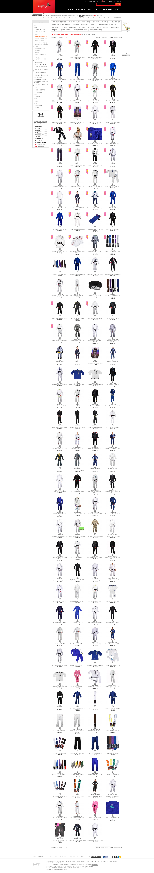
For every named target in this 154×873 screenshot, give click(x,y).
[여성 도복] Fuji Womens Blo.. (113, 817)
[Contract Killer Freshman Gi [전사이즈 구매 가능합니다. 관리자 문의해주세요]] (112, 576)
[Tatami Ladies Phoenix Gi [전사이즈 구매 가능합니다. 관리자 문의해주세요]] (95, 53)
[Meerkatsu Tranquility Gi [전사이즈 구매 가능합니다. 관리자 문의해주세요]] (95, 639)
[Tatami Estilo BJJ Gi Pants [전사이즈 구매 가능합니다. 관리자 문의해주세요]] (59, 161)
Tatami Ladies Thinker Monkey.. (95, 79)
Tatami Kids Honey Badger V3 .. (59, 143)
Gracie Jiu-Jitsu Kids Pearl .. (113, 601)
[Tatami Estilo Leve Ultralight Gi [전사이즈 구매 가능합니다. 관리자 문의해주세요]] (77, 96)
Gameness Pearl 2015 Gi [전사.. (59, 536)
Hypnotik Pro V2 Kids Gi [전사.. (95, 686)
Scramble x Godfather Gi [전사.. (95, 448)
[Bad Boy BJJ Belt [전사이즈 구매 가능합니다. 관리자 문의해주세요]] (112, 291)
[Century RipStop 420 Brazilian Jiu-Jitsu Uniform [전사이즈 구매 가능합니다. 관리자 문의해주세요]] (77, 423)
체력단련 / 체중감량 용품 (41, 38)
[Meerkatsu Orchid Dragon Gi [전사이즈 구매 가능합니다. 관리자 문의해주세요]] (112, 487)
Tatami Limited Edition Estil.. (113, 100)
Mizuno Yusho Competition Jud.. (95, 318)
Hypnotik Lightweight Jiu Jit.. (95, 601)
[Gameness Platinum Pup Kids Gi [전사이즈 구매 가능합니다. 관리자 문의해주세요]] (77, 380)
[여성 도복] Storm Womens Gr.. (95, 796)
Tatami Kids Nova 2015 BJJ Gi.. (77, 207)
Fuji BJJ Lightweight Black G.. (77, 580)
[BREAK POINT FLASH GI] (112, 314)
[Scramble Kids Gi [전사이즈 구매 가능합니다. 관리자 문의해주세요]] (77, 661)
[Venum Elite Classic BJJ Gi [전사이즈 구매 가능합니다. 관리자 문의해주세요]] (59, 225)
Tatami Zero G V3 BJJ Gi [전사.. (112, 79)
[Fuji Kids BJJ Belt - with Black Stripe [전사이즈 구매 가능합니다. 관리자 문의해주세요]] (77, 792)
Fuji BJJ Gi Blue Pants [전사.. (95, 753)
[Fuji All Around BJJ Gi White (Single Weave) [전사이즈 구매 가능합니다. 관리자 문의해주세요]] (77, 639)
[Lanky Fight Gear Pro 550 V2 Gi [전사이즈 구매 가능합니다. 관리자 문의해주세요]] (95, 509)
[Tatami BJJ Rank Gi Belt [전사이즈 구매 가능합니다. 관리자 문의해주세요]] (77, 118)
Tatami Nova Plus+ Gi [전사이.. (59, 186)
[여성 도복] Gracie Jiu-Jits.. (112, 796)
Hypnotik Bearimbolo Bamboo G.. (77, 536)
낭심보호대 (37, 50)
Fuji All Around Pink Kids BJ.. (77, 686)
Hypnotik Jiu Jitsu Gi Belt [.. (59, 753)
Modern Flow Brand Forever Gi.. (59, 363)
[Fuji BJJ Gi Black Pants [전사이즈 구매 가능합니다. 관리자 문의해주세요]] (77, 749)
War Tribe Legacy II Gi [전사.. (77, 470)
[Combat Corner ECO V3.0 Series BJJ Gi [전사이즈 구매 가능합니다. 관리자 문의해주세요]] (112, 682)
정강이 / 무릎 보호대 (40, 48)
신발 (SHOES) (66, 24)
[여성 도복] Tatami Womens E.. (77, 79)
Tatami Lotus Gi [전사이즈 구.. (113, 143)
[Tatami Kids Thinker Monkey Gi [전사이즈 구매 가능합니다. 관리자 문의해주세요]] (112, 182)
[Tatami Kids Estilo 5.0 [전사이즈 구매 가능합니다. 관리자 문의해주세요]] (77, 182)
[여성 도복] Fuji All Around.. (95, 817)
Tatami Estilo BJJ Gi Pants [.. (60, 165)
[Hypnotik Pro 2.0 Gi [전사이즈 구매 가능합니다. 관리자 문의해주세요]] (59, 576)
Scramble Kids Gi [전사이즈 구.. (77, 665)
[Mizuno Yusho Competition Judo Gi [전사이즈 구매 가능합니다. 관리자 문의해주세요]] (95, 314)
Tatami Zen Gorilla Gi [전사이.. (59, 79)
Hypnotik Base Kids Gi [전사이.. (112, 665)
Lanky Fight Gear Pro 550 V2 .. (95, 513)
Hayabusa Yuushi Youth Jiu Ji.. (77, 295)
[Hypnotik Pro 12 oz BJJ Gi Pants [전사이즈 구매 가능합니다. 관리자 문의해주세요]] (95, 770)
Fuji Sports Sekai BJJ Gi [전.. (77, 491)
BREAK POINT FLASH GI (113, 318)
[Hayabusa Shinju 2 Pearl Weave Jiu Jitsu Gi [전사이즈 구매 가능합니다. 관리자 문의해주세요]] (112, 270)
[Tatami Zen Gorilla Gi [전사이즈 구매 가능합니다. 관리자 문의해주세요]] (59, 75)
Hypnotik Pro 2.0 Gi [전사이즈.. (59, 580)
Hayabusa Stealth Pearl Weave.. (77, 274)
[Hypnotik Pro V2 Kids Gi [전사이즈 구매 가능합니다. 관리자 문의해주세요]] (95, 682)
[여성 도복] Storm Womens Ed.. (77, 817)
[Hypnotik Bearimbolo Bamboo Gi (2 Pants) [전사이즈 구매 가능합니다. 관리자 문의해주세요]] (77, 532)
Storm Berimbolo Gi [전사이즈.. (77, 448)
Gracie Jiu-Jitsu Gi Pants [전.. (77, 730)
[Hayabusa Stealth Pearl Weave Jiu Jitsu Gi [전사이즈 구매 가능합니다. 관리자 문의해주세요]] (77, 270)
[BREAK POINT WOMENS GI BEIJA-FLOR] (59, 836)
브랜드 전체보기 (117, 17)
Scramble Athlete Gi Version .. (60, 513)
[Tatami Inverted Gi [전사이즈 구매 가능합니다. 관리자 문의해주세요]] (95, 161)
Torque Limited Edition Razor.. (95, 622)
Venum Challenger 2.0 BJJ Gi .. (95, 229)
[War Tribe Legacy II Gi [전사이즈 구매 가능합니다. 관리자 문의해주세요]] (77, 466)
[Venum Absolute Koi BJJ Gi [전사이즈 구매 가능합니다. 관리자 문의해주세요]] (95, 203)
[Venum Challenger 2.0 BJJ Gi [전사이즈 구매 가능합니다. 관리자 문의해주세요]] (95, 225)
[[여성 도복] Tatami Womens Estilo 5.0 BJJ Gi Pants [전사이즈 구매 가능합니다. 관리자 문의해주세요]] (77, 75)
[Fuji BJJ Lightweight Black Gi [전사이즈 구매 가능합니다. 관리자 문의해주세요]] (77, 576)
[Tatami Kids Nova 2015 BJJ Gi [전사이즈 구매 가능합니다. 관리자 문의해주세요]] (77, 203)
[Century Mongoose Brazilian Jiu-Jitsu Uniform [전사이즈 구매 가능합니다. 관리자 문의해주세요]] (112, 401)
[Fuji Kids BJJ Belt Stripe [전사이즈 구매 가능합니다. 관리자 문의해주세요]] (112, 726)
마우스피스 (37, 52)
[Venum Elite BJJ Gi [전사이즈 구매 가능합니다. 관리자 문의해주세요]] (112, 225)
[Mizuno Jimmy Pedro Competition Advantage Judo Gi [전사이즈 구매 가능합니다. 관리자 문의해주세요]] (59, 336)
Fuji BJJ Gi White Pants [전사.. (59, 730)
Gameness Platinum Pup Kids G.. (77, 384)
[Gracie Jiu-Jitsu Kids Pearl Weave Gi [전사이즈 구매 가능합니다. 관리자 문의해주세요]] (112, 597)
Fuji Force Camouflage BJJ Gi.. (95, 536)
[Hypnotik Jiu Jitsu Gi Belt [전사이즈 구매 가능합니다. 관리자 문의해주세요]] (59, 749)
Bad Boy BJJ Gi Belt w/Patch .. (95, 295)
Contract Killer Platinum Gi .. (113, 340)
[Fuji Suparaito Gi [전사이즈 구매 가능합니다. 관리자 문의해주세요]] (77, 553)
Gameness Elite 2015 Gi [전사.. (59, 448)
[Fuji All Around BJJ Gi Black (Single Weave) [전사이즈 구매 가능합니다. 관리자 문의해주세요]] (112, 618)
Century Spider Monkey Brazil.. (59, 427)
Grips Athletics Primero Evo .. (60, 601)
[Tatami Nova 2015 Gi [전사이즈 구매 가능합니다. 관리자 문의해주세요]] (95, 182)
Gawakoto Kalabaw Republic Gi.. (95, 557)
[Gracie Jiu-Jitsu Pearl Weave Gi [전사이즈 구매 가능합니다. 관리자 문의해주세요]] (112, 532)
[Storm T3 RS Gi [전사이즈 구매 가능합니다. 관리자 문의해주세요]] (112, 444)
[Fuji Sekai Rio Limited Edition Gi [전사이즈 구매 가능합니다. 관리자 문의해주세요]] (59, 466)
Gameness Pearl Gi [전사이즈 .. (77, 601)
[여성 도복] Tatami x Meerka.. (95, 101)
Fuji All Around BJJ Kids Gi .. (95, 708)
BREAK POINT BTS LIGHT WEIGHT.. (77, 319)
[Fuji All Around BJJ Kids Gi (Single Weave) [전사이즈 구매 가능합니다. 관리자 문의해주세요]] (95, 704)
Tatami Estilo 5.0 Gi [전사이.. (95, 122)
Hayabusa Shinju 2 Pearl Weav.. (95, 274)
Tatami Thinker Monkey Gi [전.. (77, 57)
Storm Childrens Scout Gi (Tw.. (112, 643)
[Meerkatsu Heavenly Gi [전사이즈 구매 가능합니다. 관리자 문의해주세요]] (77, 509)
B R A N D (34, 18)
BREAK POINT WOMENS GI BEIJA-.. (60, 841)
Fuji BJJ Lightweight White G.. (60, 643)
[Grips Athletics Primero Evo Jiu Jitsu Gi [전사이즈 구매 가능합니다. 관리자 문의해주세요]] (59, 597)
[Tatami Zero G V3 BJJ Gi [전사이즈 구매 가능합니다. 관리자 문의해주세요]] (112, 75)
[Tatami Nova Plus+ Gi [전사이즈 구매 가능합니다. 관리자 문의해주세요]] (59, 182)
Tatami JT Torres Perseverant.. (112, 122)
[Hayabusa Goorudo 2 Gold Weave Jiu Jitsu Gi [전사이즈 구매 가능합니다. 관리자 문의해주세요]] (59, 291)
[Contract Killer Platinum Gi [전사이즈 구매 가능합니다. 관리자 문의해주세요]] (112, 336)
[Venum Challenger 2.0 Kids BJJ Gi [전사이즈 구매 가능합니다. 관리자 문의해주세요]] (77, 247)
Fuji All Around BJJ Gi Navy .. (60, 622)
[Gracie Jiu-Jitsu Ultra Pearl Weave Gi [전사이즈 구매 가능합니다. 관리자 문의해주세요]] (59, 487)
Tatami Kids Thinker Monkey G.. (112, 186)
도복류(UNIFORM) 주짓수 (71, 15)
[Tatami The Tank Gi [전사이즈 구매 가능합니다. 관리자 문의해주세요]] (77, 161)
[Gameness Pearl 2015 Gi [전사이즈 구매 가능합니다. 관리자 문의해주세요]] (59, 532)
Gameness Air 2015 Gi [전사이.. (95, 580)
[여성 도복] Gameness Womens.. (60, 817)
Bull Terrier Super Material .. (95, 491)
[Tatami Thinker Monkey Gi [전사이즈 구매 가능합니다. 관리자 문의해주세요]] (77, 53)
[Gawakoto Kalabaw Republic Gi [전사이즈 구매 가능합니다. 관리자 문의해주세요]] (95, 553)
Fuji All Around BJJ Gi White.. (77, 643)
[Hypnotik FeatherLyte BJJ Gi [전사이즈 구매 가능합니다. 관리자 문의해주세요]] (59, 401)
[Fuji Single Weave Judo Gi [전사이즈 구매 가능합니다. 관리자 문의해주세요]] (112, 704)
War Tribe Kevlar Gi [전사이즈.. (95, 406)
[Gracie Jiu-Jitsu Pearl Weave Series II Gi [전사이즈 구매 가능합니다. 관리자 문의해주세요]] (112, 466)
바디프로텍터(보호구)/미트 (41, 43)
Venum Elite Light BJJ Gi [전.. (113, 208)
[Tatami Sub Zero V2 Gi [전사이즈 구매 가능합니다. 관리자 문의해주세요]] (95, 139)
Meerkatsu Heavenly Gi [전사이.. (77, 513)
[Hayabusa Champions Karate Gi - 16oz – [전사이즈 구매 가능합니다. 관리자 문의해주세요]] (59, 53)
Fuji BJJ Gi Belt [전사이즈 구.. (60, 796)
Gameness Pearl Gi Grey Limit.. (77, 340)
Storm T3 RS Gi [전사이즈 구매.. (112, 448)
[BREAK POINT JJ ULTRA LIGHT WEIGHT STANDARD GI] (59, 314)
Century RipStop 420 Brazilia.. (77, 427)
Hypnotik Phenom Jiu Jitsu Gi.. (59, 384)
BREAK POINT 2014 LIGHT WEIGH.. (77, 840)
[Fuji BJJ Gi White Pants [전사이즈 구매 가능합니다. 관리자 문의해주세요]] (59, 726)
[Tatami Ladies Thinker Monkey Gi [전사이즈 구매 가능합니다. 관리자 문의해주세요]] (95, 75)
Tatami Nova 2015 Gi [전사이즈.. (95, 186)
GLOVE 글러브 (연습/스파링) (80, 24)
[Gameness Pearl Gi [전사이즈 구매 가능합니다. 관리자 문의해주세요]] (77, 597)
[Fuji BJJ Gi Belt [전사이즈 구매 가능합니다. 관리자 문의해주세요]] (59, 792)
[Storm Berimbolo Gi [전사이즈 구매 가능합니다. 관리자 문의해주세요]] (77, 444)
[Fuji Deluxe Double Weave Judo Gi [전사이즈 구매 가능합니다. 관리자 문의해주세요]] (95, 836)
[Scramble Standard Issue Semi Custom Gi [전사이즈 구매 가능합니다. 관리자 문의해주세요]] (59, 661)
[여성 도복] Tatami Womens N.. (77, 143)
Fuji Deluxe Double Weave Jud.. (95, 840)
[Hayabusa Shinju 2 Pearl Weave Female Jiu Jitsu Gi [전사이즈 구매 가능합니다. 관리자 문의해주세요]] (95, 270)
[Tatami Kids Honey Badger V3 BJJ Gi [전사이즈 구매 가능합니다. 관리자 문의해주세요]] (59, 139)
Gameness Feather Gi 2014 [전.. (112, 513)
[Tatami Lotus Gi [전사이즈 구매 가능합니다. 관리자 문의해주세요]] (112, 139)
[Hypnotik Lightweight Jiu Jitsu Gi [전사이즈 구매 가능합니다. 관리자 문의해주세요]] (95, 597)
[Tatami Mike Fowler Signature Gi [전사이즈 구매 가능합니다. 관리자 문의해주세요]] (112, 161)
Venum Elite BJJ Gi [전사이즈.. (112, 229)
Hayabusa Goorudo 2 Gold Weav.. (60, 295)
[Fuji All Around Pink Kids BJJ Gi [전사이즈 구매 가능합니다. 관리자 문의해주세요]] (77, 682)
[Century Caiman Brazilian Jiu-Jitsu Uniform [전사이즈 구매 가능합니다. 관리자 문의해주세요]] (95, 423)
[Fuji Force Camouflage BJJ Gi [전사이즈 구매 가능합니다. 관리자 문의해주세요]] (95, 532)
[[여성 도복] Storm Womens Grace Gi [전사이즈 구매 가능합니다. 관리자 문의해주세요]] (95, 792)
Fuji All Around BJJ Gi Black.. (113, 622)
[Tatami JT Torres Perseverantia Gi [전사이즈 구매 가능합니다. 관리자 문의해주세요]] (112, 118)
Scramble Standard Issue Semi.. (59, 665)
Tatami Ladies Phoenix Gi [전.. (95, 57)
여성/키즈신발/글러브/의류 (41, 54)
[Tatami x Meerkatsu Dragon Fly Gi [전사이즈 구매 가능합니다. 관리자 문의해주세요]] (112, 53)
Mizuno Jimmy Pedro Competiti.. (60, 340)
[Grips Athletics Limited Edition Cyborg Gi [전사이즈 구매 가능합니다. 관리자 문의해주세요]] (95, 336)
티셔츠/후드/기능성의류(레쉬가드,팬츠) (79, 22)
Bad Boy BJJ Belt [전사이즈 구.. (112, 295)
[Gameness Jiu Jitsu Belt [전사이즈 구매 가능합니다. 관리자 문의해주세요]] (59, 770)
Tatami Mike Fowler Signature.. (112, 165)
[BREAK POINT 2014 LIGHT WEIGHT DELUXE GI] (77, 836)
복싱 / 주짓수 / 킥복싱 (59, 15)
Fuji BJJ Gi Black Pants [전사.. (77, 753)
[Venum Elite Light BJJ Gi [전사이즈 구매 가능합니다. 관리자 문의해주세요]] (112, 203)
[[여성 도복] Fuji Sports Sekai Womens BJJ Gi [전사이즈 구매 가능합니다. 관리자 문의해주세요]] (112, 423)
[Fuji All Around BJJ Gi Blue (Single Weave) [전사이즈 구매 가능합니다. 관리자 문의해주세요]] (77, 618)
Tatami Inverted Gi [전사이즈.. (95, 165)
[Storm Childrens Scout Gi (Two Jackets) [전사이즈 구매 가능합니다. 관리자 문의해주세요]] (112, 639)
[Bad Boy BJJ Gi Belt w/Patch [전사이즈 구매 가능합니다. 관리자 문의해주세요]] (95, 291)
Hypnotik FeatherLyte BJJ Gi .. (59, 405)
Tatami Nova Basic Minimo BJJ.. (59, 207)
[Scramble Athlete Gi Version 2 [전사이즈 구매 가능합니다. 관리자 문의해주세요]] (59, 509)
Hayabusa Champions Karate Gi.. (60, 57)
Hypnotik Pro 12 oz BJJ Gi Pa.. (95, 774)
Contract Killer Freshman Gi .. (113, 580)
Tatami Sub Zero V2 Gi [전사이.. (95, 143)
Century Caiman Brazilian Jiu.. (95, 427)
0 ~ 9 (108, 17)
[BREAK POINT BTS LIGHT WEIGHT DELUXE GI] (77, 314)
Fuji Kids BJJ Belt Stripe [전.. (113, 730)
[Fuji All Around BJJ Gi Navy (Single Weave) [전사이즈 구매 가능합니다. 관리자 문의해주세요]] (59, 618)
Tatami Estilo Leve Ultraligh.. (77, 100)
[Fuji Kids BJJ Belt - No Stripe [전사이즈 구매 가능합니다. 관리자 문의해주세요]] (112, 770)
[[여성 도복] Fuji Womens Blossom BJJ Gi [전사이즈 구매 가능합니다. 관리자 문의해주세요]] (112, 813)
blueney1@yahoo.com (85, 867)
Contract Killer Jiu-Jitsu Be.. (95, 730)
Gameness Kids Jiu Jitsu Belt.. (77, 774)
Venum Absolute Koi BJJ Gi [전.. (95, 208)
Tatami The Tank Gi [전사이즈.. (77, 165)
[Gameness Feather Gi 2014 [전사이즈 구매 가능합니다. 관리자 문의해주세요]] (112, 509)
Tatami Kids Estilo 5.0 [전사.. (77, 186)
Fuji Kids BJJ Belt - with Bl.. (77, 796)
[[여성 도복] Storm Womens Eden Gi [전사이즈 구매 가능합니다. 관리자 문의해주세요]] (77, 813)
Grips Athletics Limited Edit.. (95, 340)
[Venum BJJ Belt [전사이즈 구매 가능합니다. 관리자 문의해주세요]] (112, 247)
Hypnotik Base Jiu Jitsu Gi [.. (60, 708)
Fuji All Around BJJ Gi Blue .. (77, 622)
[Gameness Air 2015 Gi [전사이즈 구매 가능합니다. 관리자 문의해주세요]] (95, 576)
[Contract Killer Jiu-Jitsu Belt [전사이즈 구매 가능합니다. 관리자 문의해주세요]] (95, 726)
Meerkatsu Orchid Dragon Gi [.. (112, 491)
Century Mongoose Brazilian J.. (112, 405)
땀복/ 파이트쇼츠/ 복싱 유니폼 (100, 22)
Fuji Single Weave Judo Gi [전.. (112, 708)
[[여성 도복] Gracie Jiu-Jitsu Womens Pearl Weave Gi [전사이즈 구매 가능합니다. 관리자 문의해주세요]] (112, 792)
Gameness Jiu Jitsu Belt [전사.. (59, 774)
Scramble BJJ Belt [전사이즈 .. (113, 753)
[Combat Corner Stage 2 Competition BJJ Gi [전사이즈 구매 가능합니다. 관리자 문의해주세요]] (112, 553)
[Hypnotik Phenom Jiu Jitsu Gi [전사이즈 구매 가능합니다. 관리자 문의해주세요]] (59, 380)
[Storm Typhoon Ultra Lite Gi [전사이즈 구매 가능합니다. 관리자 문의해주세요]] (95, 466)
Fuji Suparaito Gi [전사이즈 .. (77, 557)
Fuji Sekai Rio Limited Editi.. (59, 470)
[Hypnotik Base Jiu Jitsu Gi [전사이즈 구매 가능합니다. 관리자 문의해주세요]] (59, 704)
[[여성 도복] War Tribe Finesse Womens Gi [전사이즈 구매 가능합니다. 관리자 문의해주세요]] (112, 380)
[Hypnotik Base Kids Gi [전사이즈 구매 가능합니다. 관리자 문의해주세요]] (112, 661)
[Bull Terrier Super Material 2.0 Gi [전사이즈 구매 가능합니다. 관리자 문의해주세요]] (95, 487)
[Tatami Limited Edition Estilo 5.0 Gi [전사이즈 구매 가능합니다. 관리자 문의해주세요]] (112, 96)
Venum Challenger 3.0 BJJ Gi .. (77, 229)
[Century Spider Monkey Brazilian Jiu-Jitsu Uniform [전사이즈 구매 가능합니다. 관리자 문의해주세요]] (59, 423)
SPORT (51, 15)
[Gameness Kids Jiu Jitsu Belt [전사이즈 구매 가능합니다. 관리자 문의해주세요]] (77, 770)
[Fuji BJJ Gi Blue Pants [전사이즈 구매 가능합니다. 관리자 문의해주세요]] (95, 749)
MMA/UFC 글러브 (39, 62)
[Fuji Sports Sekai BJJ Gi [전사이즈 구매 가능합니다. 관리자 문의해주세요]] (77, 487)
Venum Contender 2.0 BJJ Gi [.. (59, 251)
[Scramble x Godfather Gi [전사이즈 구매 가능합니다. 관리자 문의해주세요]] (95, 444)
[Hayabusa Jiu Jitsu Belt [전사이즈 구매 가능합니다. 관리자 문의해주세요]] (59, 270)
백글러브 (37, 57)
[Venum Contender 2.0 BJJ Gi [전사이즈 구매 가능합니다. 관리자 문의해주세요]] (59, 247)
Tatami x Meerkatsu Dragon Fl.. (112, 57)
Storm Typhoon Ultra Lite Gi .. (95, 470)
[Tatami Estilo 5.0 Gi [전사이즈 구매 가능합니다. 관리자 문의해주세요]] (95, 118)
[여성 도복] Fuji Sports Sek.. (112, 427)
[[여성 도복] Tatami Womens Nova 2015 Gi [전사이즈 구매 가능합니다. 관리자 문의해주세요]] (77, 139)
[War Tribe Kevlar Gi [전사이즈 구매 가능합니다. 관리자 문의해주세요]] (95, 401)
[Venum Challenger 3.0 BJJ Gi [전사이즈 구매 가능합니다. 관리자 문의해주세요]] (77, 225)
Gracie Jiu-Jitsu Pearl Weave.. (112, 470)
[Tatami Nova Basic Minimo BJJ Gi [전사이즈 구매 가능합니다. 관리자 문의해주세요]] (59, 203)
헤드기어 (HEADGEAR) (40, 64)
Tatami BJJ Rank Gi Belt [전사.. (77, 122)
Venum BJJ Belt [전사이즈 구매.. (112, 251)
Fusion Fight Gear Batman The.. (112, 363)
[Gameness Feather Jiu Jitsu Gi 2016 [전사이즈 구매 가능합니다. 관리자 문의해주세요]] (59, 553)
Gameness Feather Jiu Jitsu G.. (59, 557)
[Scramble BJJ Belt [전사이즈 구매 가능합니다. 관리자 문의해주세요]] (112, 749)
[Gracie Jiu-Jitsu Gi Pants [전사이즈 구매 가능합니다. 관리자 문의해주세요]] (77, 726)
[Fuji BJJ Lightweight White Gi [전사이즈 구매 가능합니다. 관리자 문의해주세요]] (59, 639)
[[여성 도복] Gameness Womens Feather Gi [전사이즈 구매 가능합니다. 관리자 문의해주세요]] (59, 813)
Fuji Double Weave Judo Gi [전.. (77, 708)
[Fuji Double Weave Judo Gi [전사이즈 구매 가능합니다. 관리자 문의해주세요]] (77, 704)
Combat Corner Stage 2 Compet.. (113, 557)
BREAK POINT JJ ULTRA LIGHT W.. (59, 318)
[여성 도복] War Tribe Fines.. (113, 384)
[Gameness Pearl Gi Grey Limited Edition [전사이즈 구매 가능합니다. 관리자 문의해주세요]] (77, 336)
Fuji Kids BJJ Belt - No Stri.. (112, 774)
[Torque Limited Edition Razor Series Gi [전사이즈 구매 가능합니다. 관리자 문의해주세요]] (95, 618)
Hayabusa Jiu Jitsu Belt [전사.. (59, 274)
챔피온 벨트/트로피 (39, 40)
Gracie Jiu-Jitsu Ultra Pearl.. (59, 491)
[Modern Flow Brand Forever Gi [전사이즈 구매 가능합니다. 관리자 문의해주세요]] (59, 359)
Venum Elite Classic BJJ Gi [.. (60, 229)
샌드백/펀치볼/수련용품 (40, 72)
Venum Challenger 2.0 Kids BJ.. (77, 251)
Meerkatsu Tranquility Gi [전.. (95, 644)
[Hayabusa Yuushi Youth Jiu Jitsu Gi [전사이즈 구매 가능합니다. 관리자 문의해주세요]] (77, 291)
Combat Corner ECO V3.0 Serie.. (113, 686)
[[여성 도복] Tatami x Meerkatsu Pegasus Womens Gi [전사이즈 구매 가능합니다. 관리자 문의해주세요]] (95, 96)
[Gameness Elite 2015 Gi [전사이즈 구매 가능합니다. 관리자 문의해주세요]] (59, 444)
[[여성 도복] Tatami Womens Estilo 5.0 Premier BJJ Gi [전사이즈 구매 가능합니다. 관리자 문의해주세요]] (59, 96)
